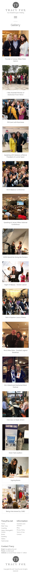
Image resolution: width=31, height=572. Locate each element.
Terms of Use (20, 532)
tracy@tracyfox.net (10, 549)
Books (3, 534)
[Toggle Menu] (15, 17)
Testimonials (5, 541)
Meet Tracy (4, 526)
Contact (19, 534)
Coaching (4, 528)
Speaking (4, 536)
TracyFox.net (18, 569)
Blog (18, 528)
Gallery (3, 538)
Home (3, 524)
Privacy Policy (21, 530)
